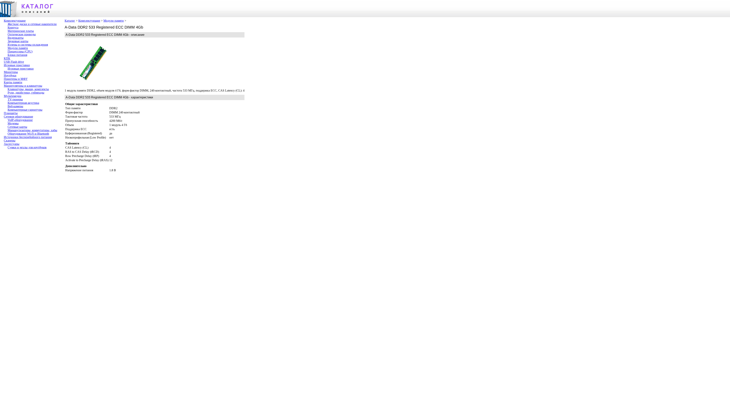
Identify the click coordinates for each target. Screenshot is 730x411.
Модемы (13, 123)
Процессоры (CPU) (20, 51)
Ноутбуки (10, 75)
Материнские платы (21, 31)
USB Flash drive (14, 61)
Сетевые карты (17, 126)
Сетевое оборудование (18, 116)
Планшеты (11, 113)
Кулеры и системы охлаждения (28, 44)
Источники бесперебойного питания (28, 137)
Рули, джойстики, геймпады (26, 92)
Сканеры (9, 140)
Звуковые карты (18, 41)
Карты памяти (13, 82)
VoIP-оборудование (20, 120)
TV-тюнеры (15, 99)
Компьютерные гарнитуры (25, 109)
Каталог (70, 20)
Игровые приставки (17, 65)
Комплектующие (15, 20)
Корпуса (13, 27)
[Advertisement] (150, 63)
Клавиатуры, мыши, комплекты (28, 89)
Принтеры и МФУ (16, 78)
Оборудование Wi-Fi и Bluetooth (28, 133)
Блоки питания (17, 55)
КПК (7, 58)
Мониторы (11, 72)
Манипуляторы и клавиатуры (23, 85)
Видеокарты (16, 37)
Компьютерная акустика (23, 102)
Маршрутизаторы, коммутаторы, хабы (32, 130)
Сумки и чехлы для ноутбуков (27, 147)
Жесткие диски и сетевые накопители (32, 24)
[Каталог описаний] (28, 16)
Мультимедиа (12, 96)
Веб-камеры (15, 106)
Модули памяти (18, 48)
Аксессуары (11, 144)
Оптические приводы (22, 34)
